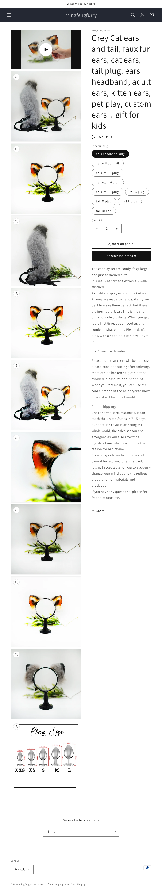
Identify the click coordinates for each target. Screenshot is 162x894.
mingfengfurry (27, 884)
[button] (9, 15)
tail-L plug (129, 201)
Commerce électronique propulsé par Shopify (60, 884)
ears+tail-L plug (107, 192)
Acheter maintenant (121, 256)
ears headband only (110, 154)
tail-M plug (104, 201)
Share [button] (100, 511)
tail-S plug (137, 192)
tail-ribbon (104, 211)
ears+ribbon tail (107, 163)
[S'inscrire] (114, 832)
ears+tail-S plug (107, 173)
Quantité (97, 220)
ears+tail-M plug (107, 182)
